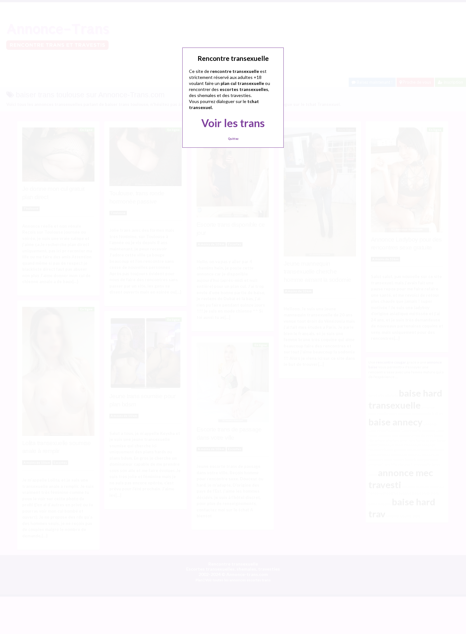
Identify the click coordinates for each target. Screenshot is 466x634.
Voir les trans (233, 122)
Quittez (233, 138)
